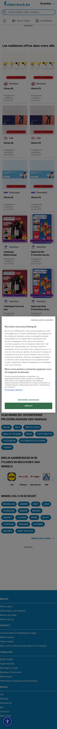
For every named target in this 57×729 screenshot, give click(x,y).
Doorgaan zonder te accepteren (42, 320)
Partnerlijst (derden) (13, 390)
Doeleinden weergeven (28, 400)
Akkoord (28, 406)
